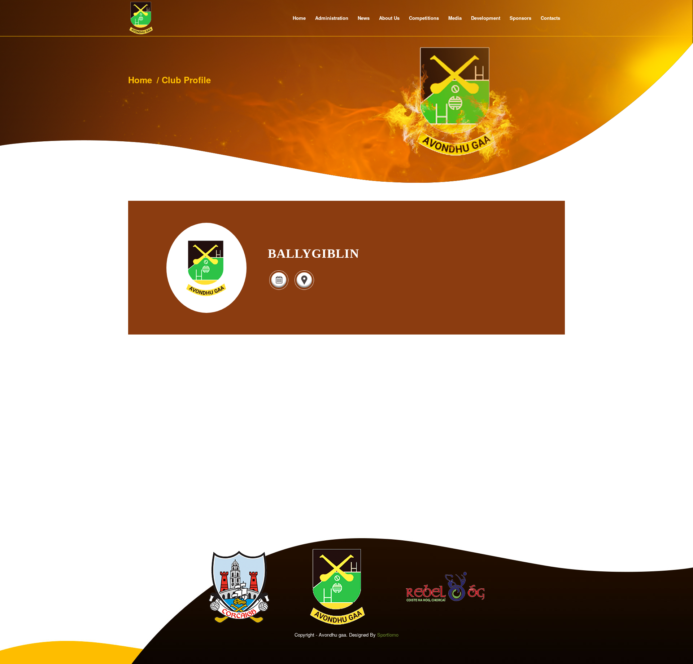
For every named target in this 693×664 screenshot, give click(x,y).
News (364, 17)
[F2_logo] (141, 18)
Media (455, 17)
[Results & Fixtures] (278, 288)
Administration (331, 17)
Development (485, 17)
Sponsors (520, 17)
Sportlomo (387, 634)
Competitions (424, 17)
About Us (389, 17)
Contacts (550, 17)
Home (299, 17)
